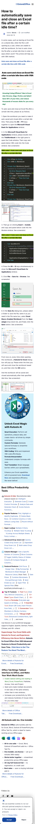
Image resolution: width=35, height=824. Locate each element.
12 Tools (23, 592)
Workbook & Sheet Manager (15, 572)
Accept (9, 820)
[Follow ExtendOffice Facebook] (3, 796)
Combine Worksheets (20, 577)
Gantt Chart (19, 597)
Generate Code (20, 501)
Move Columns (26, 554)
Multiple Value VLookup (22, 531)
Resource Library (11, 574)
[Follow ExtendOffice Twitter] (7, 796)
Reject (24, 820)
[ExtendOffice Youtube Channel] (12, 796)
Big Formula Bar (23, 569)
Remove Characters (15, 595)
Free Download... (17, 663)
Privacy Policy (12, 815)
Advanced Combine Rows (18, 617)
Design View (9, 569)
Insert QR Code (15, 606)
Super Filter (22, 583)
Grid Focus (23, 566)
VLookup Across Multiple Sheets (18, 533)
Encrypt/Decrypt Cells (13, 580)
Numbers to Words (12, 611)
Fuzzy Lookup (9, 536)
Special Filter (9, 585)
